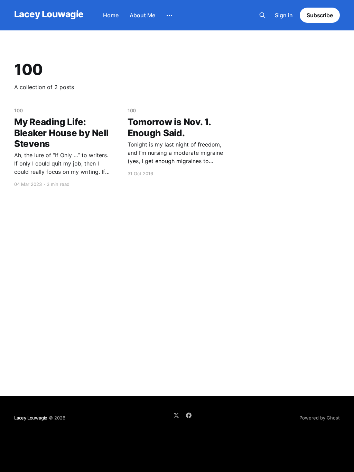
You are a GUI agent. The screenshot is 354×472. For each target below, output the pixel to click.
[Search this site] (262, 15)
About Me (142, 15)
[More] (169, 15)
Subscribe (320, 15)
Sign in (284, 15)
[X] (176, 415)
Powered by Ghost (319, 418)
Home (111, 15)
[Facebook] (189, 415)
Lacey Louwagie (49, 14)
